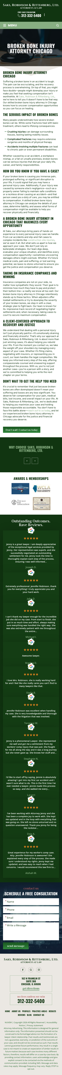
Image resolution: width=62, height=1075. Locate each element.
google (31, 970)
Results (52, 1011)
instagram (39, 970)
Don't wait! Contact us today (22, 429)
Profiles (26, 1011)
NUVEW (8, 1022)
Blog (29, 1015)
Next (35, 461)
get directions (31, 988)
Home (7, 1011)
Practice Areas (39, 1011)
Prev (27, 461)
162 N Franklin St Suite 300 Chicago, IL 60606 (31, 981)
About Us (16, 1011)
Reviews (21, 1015)
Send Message (16, 946)
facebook (23, 970)
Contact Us (38, 1015)
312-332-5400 (31, 15)
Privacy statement (35, 1025)
